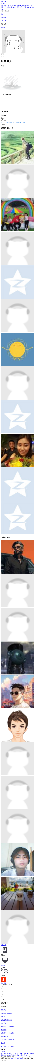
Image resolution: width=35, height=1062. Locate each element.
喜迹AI (24, 1055)
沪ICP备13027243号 (17, 1058)
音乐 (2, 5)
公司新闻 (15, 1053)
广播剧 (6, 7)
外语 (12, 5)
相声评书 (28, 5)
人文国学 (16, 7)
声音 (20, 1055)
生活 (23, 7)
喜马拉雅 (3, 1)
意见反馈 (3, 945)
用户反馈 (26, 1053)
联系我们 (9, 1053)
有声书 (6, 5)
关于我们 (3, 1053)
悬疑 (26, 7)
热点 (20, 7)
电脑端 (3, 1051)
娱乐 (9, 5)
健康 (29, 7)
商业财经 (19, 5)
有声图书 (11, 7)
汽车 (32, 7)
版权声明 (11, 1055)
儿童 (15, 5)
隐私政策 (5, 1055)
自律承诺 (16, 1055)
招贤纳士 (21, 1053)
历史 (23, 5)
